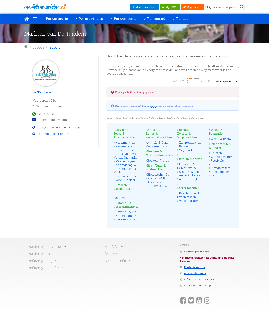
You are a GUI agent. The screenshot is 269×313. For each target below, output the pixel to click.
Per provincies (90, 18)
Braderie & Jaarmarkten (123, 187)
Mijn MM (170, 7)
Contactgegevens (196, 251)
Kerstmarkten (125, 142)
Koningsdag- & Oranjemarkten (136, 165)
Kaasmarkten (156, 182)
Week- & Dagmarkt (216, 131)
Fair (213, 164)
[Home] (26, 19)
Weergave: (179, 81)
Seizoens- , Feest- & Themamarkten (125, 133)
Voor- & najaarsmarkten (132, 180)
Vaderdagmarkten (127, 157)
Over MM (112, 254)
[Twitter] (191, 300)
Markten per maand (42, 254)
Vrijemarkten (188, 150)
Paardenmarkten (191, 193)
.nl (44, 6)
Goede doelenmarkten (226, 171)
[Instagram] (207, 300)
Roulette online (194, 267)
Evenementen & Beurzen (220, 146)
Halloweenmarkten (129, 176)
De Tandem (54, 46)
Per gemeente (124, 18)
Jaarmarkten (124, 198)
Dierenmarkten (188, 188)
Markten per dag (39, 261)
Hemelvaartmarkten (129, 154)
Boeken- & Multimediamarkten (158, 153)
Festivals (217, 160)
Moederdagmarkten (129, 161)
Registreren (193, 7)
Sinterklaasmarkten (129, 169)
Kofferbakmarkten (128, 216)
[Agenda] (35, 19)
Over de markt (115, 261)
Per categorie (56, 18)
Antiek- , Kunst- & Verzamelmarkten (158, 133)
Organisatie (38, 46)
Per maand (156, 18)
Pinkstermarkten (127, 150)
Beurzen (216, 153)
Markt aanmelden (145, 7)
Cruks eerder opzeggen (199, 285)
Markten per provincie (44, 246)
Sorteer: (206, 81)
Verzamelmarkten (159, 146)
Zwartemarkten (190, 142)
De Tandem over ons (50, 134)
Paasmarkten (124, 146)
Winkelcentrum (222, 157)
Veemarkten (187, 197)
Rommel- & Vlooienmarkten (126, 204)
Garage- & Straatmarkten (132, 219)
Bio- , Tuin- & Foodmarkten (156, 167)
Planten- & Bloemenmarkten (167, 178)
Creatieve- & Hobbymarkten (198, 168)
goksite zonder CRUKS (199, 279)
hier (153, 105)
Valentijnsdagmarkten (131, 172)
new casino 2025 (195, 273)
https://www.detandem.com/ (56, 127)
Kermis (216, 175)
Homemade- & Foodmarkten (167, 186)
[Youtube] (199, 300)
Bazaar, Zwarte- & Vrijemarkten (187, 133)
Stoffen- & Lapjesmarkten (197, 171)
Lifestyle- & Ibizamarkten (196, 164)
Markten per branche (43, 268)
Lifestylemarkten (189, 159)
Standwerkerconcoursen (228, 168)
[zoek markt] (241, 6)
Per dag (182, 18)
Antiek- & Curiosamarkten (165, 142)
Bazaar (183, 146)
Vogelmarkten (189, 201)
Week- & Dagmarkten (225, 139)
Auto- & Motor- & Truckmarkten (201, 175)
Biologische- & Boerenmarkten (168, 174)
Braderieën (123, 194)
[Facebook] (183, 300)
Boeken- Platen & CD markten (168, 160)
